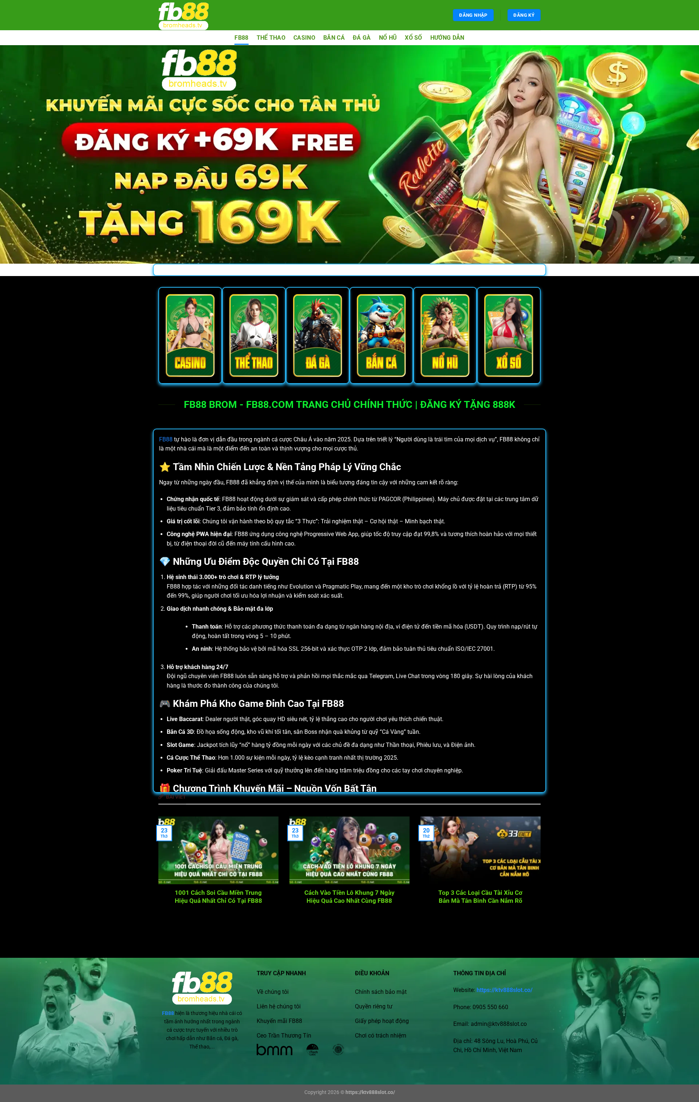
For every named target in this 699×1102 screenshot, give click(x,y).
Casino (304, 37)
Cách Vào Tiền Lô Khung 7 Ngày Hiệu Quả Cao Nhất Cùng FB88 (349, 896)
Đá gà (362, 37)
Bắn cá (334, 37)
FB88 (241, 37)
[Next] (529, 862)
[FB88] (190, 15)
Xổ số (413, 37)
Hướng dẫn (447, 37)
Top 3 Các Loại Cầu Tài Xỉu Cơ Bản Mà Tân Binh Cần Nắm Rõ (480, 896)
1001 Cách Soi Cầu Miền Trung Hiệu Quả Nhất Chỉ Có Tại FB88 (218, 896)
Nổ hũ (388, 37)
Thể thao (271, 37)
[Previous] (170, 862)
